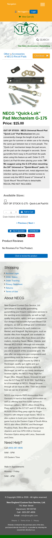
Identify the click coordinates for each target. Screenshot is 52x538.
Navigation (11, 4)
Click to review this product (26, 256)
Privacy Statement (14, 284)
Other (7, 54)
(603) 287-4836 (15, 448)
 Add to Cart (27, 212)
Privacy (36, 520)
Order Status (11, 277)
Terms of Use (12, 291)
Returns (9, 288)
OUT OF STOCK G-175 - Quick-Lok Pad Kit (25, 203)
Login (33, 12)
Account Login (12, 273)
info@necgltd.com (29, 515)
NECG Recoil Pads (16, 56)
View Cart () (27, 17)
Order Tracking (12, 280)
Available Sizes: (13, 195)
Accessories (18, 54)
